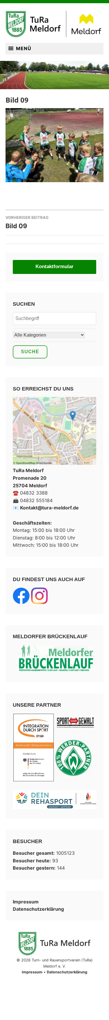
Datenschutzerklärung (38, 909)
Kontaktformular (54, 266)
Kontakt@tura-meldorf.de (49, 508)
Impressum (26, 902)
